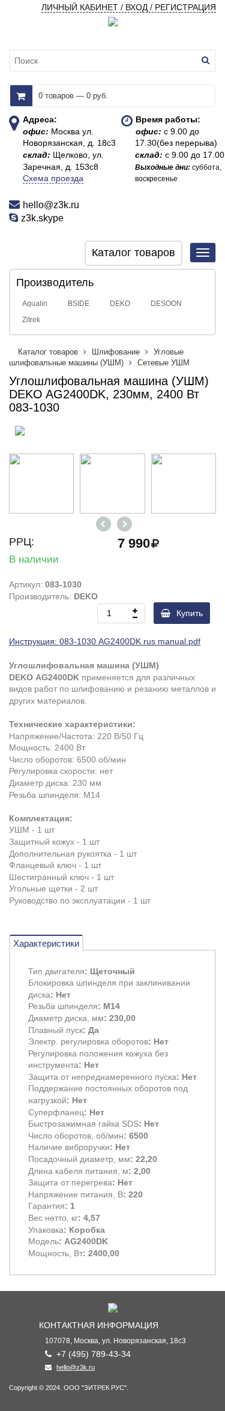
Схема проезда (53, 178)
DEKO (120, 303)
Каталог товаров (49, 351)
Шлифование (116, 351)
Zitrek (31, 320)
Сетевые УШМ (163, 362)
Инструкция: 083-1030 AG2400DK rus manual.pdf (104, 641)
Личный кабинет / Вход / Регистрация (128, 7)
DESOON (166, 303)
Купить (189, 613)
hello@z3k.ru (75, 1367)
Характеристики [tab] (46, 943)
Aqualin (34, 303)
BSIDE (78, 303)
